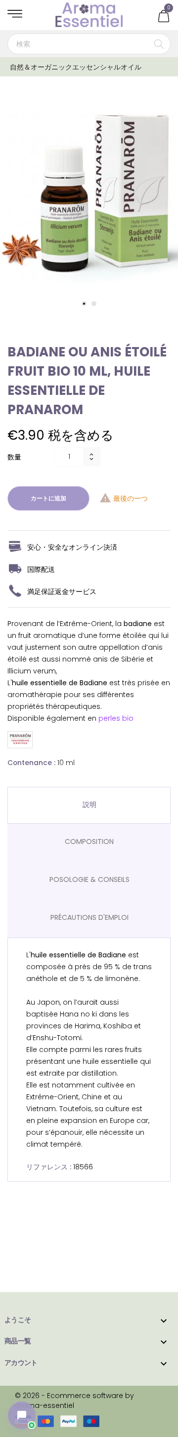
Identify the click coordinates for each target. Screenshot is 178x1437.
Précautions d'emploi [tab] (89, 917)
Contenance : (31, 763)
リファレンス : (48, 1167)
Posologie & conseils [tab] (89, 879)
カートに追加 (48, 498)
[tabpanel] (89, 194)
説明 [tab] (89, 804)
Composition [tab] (89, 841)
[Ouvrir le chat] (22, 1415)
